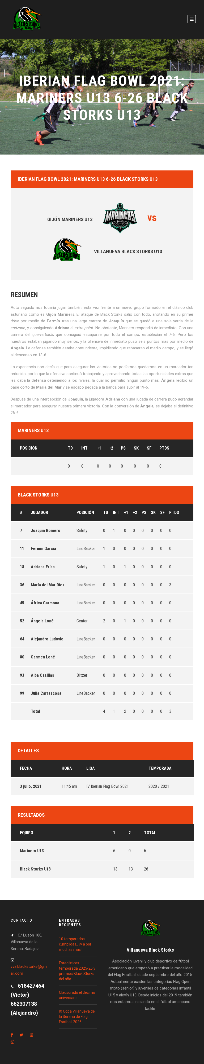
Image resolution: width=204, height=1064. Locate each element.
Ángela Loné (42, 620)
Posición (28, 448)
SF (149, 448)
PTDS (164, 448)
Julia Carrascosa (46, 693)
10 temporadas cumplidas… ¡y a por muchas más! (75, 944)
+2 (111, 448)
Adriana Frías (43, 566)
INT (84, 448)
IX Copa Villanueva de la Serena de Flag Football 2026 (77, 1016)
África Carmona (45, 602)
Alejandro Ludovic (47, 638)
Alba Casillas (42, 675)
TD (70, 448)
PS (123, 448)
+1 (99, 448)
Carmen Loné (43, 656)
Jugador (39, 512)
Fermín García (43, 548)
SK (136, 448)
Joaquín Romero (45, 530)
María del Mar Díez (48, 584)
